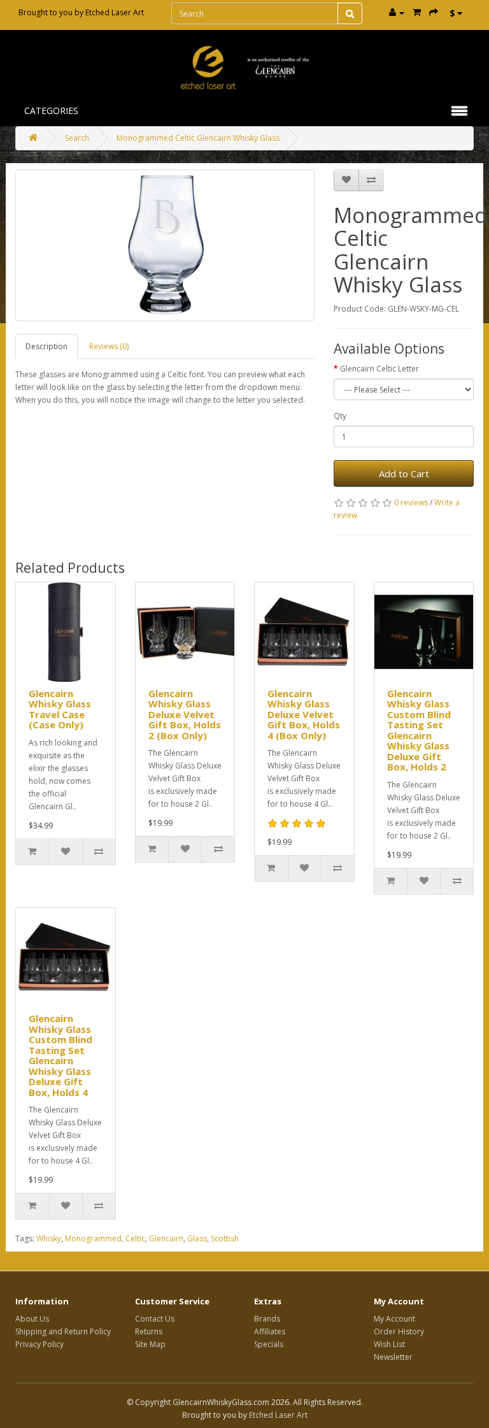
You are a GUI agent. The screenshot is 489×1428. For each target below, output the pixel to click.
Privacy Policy (39, 1344)
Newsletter (393, 1357)
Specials (268, 1344)
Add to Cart (404, 473)
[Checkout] (433, 12)
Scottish (225, 1238)
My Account (394, 1318)
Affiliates (269, 1331)
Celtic (135, 1238)
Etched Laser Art (114, 12)
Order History (399, 1331)
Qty (340, 415)
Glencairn (166, 1238)
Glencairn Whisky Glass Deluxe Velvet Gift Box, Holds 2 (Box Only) (184, 714)
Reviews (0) (109, 346)
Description (46, 346)
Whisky (48, 1238)
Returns (148, 1331)
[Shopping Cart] (417, 12)
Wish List (389, 1344)
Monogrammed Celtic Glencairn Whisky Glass (198, 138)
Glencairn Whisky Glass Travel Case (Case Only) (60, 709)
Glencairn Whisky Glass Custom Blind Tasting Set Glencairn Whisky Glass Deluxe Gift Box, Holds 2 (419, 730)
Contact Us (154, 1318)
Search (77, 138)
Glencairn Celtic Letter (379, 368)
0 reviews (411, 502)
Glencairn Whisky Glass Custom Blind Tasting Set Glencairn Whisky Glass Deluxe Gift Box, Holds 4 (60, 1055)
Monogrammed (93, 1238)
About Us (32, 1318)
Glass (197, 1238)
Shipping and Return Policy (63, 1331)
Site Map (150, 1344)
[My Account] (396, 12)
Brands (267, 1318)
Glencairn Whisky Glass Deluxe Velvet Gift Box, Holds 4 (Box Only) (303, 714)
